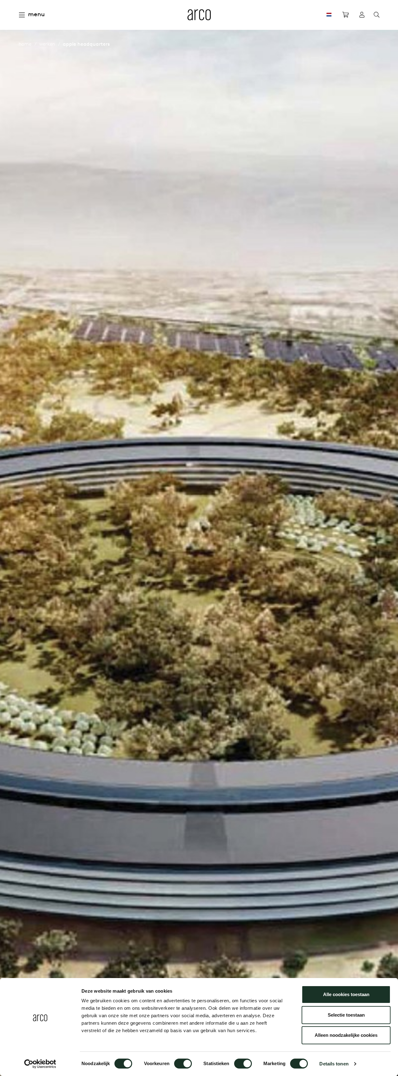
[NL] (328, 14)
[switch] (183, 1064)
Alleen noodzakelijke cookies (346, 1035)
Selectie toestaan (346, 1015)
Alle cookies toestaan (346, 994)
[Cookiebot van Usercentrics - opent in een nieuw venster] (40, 1064)
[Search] (376, 15)
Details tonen (333, 1063)
